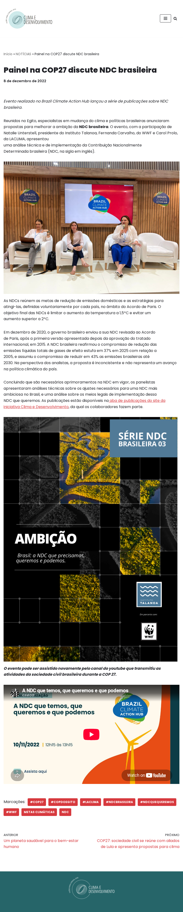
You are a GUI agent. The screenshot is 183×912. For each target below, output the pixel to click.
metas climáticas (39, 812)
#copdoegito (63, 802)
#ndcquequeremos (157, 802)
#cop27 (37, 802)
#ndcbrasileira (119, 802)
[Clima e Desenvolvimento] (29, 18)
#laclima (90, 802)
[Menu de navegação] (165, 18)
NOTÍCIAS (23, 54)
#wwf (11, 812)
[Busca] (175, 18)
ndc (65, 812)
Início (8, 54)
